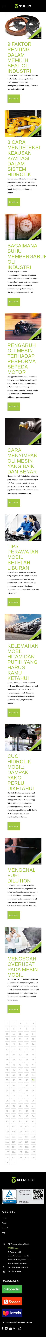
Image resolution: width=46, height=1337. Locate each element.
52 (20, 1075)
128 (27, 1152)
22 (20, 1044)
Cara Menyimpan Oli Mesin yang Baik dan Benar (22, 460)
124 (33, 1147)
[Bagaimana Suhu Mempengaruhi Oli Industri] (23, 227)
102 (20, 1126)
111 (13, 1137)
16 (14, 1039)
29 (33, 1049)
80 (7, 1106)
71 (14, 1095)
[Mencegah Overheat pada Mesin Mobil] (23, 940)
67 (20, 1090)
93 (27, 1116)
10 (7, 1034)
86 (14, 1111)
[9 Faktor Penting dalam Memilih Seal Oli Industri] (23, 25)
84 (33, 1106)
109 (33, 1131)
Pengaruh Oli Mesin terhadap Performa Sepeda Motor (21, 359)
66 (14, 1090)
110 (7, 1137)
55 (7, 1080)
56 (14, 1080)
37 (20, 1059)
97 (20, 1121)
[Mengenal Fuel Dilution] (23, 851)
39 (33, 1059)
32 (20, 1054)
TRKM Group (13, 1248)
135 (7, 1162)
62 (20, 1085)
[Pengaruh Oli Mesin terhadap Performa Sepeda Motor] (23, 326)
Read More (13, 99)
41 (14, 1065)
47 (20, 1070)
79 (33, 1101)
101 (14, 1126)
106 (14, 1131)
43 (27, 1065)
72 (20, 1095)
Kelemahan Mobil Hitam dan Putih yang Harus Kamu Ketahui (23, 662)
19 (33, 1039)
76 (14, 1101)
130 (7, 1157)
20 (7, 1044)
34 (33, 1054)
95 (7, 1121)
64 (33, 1085)
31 (14, 1054)
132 (20, 1157)
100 (7, 1126)
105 (7, 1131)
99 (33, 1121)
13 (27, 1034)
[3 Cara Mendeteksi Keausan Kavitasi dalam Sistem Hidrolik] (23, 123)
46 (14, 1070)
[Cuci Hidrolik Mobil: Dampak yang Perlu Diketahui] (23, 737)
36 (14, 1059)
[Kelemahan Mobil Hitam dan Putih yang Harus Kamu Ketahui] (23, 627)
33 (27, 1054)
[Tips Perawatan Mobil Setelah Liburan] (23, 527)
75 (7, 1101)
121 (14, 1147)
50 (7, 1075)
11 (14, 1034)
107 (20, 1131)
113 (26, 1137)
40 (7, 1065)
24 (33, 1044)
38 (27, 1059)
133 (27, 1157)
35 (7, 1059)
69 (33, 1090)
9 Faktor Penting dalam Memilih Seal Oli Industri (19, 57)
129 (33, 1152)
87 (20, 1111)
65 (7, 1090)
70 (7, 1095)
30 (7, 1054)
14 (33, 1034)
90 (7, 1116)
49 (33, 1070)
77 (20, 1101)
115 (7, 1142)
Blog (3, 1233)
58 (27, 1080)
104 (33, 1126)
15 (7, 1039)
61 (14, 1085)
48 (27, 1070)
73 (27, 1095)
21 (14, 1044)
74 (33, 1095)
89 (33, 1111)
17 (20, 1039)
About (4, 1223)
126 (14, 1152)
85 (7, 1111)
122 (20, 1147)
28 (27, 1049)
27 (20, 1049)
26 (14, 1049)
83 (27, 1106)
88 (27, 1111)
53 (27, 1075)
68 (27, 1090)
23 (27, 1044)
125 (7, 1152)
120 (7, 1147)
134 (33, 1157)
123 (27, 1147)
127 (20, 1152)
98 (27, 1121)
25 (7, 1049)
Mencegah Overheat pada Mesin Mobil (22, 967)
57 (20, 1080)
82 (20, 1106)
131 (14, 1157)
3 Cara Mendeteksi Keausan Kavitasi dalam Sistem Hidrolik (23, 158)
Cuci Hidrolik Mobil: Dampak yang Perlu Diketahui (20, 772)
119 (33, 1142)
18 (27, 1039)
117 (20, 1142)
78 (27, 1101)
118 (26, 1142)
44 (33, 1065)
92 (20, 1116)
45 (7, 1070)
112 (20, 1137)
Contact (5, 1228)
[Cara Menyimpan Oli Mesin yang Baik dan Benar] (23, 431)
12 (20, 1034)
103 (27, 1126)
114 (33, 1137)
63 (27, 1085)
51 (14, 1075)
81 (14, 1106)
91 (14, 1116)
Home (4, 1218)
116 (13, 1142)
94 (33, 1116)
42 (20, 1065)
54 (33, 1075)
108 (27, 1131)
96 (14, 1121)
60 (7, 1085)
